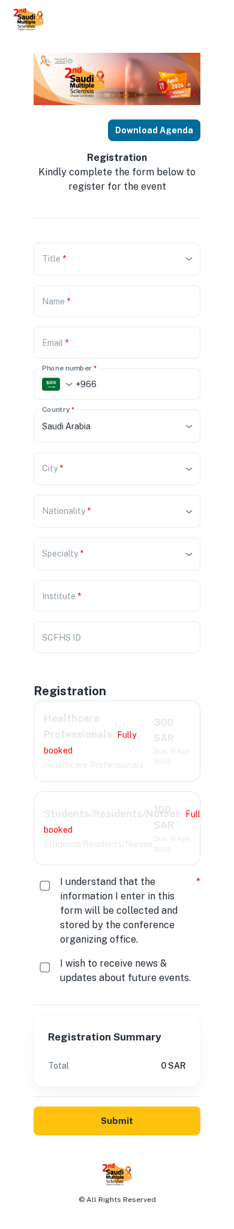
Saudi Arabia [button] (66, 426)
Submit (117, 1121)
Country (58, 409)
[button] (117, 259)
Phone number (69, 367)
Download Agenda (154, 130)
